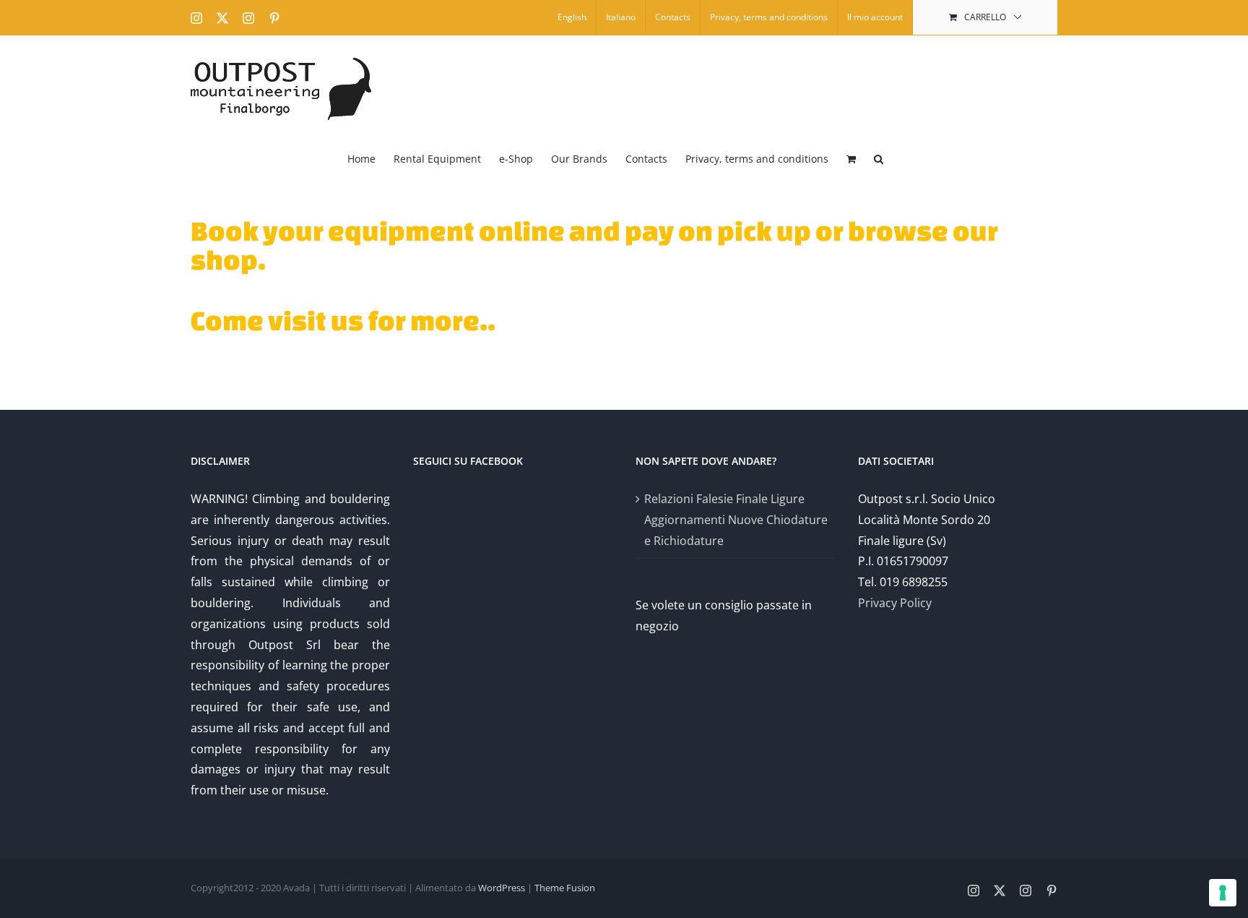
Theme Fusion (564, 887)
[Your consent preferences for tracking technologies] (1222, 892)
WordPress (501, 887)
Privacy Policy (895, 603)
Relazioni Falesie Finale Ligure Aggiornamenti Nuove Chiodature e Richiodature (736, 520)
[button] (878, 157)
